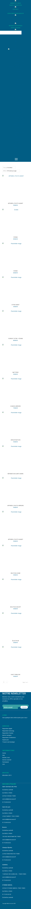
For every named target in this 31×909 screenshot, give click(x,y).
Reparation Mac (17, 145)
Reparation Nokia (19, 122)
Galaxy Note (19, 71)
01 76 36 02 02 (15, 11)
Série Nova (19, 109)
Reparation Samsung (8, 731)
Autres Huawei (19, 112)
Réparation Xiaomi (19, 117)
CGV (3, 764)
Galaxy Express (19, 84)
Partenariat (5, 762)
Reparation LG (19, 137)
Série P (20, 99)
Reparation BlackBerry (19, 125)
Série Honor (19, 102)
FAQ (3, 755)
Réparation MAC (19, 59)
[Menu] (16, 159)
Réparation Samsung (15, 66)
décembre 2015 (6, 775)
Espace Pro (16, 150)
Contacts (15, 154)
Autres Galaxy (19, 92)
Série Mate (19, 104)
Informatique (15, 142)
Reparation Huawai (7, 733)
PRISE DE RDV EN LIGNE (15, 17)
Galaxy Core (19, 87)
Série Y (19, 107)
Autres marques (15, 114)
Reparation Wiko (19, 127)
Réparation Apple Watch (19, 56)
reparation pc (17, 147)
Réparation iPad (19, 64)
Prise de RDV (16, 152)
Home (4, 753)
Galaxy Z (19, 94)
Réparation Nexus (19, 135)
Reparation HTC (19, 140)
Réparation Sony (19, 132)
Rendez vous (6, 757)
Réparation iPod (19, 61)
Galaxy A (19, 76)
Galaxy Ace (19, 89)
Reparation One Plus (19, 119)
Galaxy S (19, 69)
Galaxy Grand (19, 82)
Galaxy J (19, 74)
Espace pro (5, 739)
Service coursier (17, 156)
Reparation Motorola (19, 130)
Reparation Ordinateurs (9, 737)
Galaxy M (19, 79)
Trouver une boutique (8, 742)
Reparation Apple (7, 728)
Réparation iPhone (19, 54)
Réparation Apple (15, 51)
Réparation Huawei (15, 97)
